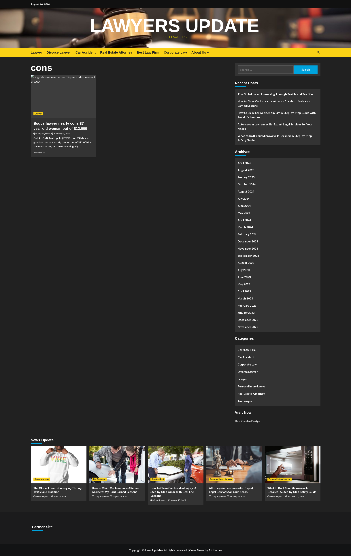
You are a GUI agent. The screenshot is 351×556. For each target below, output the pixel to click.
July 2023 (244, 270)
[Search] (318, 52)
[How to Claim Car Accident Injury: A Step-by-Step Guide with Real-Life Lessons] (175, 464)
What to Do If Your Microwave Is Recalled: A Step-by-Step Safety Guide (275, 138)
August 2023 (246, 262)
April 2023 (244, 291)
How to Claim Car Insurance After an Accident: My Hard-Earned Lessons (274, 103)
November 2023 (248, 248)
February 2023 (247, 305)
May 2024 (244, 212)
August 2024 (246, 191)
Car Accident (86, 52)
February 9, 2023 (62, 134)
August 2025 (246, 170)
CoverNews (196, 550)
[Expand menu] (208, 52)
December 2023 (248, 241)
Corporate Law (175, 52)
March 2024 (245, 227)
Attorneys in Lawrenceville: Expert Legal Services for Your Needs (275, 126)
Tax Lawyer (245, 401)
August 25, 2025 (120, 496)
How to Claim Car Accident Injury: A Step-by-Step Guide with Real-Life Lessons (277, 115)
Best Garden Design (247, 421)
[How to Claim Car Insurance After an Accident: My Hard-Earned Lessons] (117, 464)
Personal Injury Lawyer (252, 386)
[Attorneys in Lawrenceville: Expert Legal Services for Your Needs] (234, 464)
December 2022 (248, 319)
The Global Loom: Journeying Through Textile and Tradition (276, 94)
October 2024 (247, 184)
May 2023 (244, 284)
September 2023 (248, 255)
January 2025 (246, 177)
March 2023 (245, 298)
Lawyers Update (174, 25)
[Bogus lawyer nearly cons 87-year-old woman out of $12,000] (63, 96)
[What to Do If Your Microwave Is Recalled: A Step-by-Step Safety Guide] (292, 464)
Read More (39, 152)
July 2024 (244, 198)
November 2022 (248, 327)
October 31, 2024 (296, 496)
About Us (198, 52)
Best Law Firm (148, 52)
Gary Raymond (43, 134)
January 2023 (246, 312)
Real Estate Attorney (116, 52)
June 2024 (244, 205)
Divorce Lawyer (59, 52)
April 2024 (244, 220)
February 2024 (247, 234)
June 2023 (244, 277)
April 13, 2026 (60, 496)
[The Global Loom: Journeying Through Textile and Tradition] (58, 464)
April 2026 (244, 163)
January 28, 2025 (237, 496)
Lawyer (36, 52)
